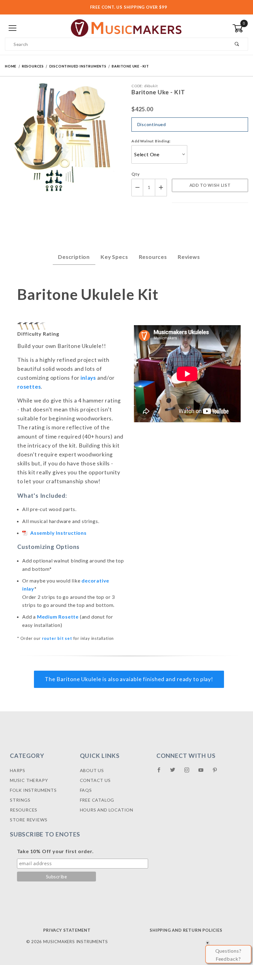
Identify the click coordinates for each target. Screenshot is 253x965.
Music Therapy (29, 780)
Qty (135, 174)
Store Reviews (28, 819)
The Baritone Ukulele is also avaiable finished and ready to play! (129, 679)
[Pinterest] (217, 772)
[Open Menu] (13, 28)
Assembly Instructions (58, 533)
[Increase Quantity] (161, 187)
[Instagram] (189, 772)
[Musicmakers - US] (126, 28)
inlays (88, 377)
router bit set (57, 638)
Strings (20, 800)
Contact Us (95, 780)
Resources (23, 809)
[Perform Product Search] (237, 44)
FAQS (86, 790)
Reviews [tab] (189, 257)
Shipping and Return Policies (186, 930)
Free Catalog (97, 800)
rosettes (29, 386)
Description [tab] (74, 257)
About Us (92, 770)
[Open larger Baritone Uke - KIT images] (63, 144)
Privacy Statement (67, 930)
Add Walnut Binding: (151, 141)
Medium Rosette (58, 616)
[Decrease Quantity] (137, 187)
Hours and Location (106, 809)
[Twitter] (175, 772)
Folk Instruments (33, 790)
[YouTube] (203, 772)
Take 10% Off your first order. (55, 851)
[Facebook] (161, 772)
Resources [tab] (153, 257)
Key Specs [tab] (114, 257)
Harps (17, 770)
